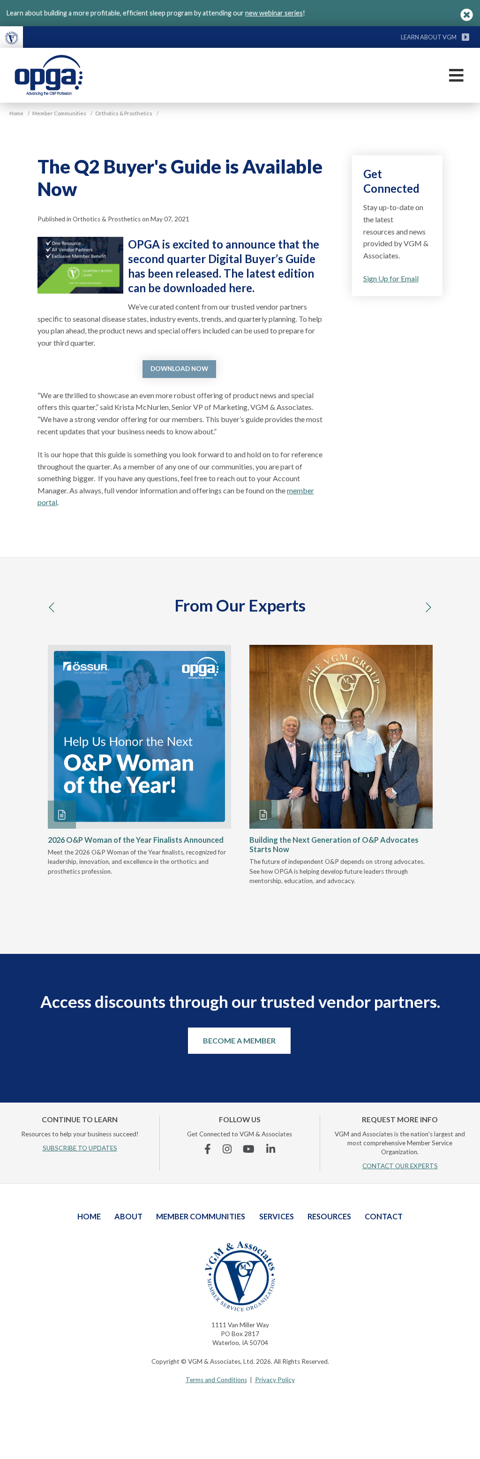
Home (89, 1216)
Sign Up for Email (391, 278)
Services (276, 1216)
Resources (329, 1216)
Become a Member (239, 1040)
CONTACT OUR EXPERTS (400, 1166)
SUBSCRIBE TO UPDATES (80, 1148)
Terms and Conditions (216, 1379)
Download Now (179, 368)
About (128, 1216)
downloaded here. (209, 288)
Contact (384, 1216)
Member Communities (200, 1216)
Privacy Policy (275, 1379)
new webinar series (274, 13)
